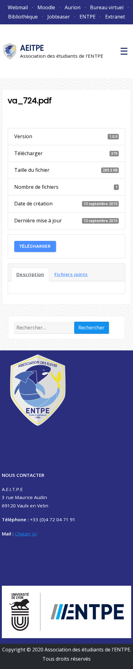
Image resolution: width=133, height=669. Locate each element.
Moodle (46, 7)
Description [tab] (30, 274)
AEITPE (32, 48)
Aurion (72, 7)
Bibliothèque (23, 16)
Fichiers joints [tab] (71, 274)
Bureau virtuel (106, 7)
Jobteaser (58, 16)
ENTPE (87, 16)
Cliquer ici (26, 534)
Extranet (115, 16)
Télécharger (35, 246)
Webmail (18, 7)
